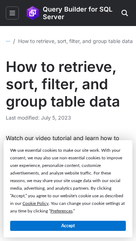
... (8, 39)
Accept (68, 226)
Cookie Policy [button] (35, 203)
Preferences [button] (61, 211)
